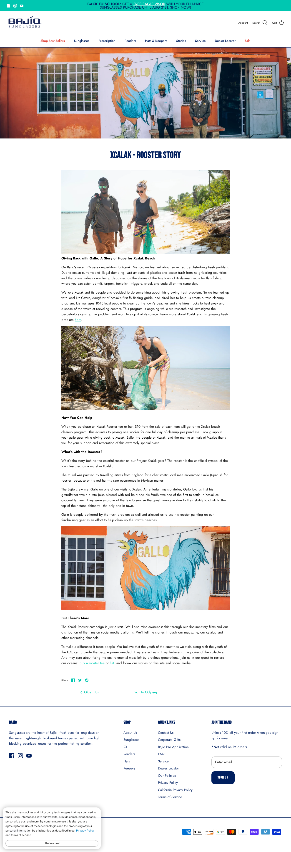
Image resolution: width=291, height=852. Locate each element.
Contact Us (165, 732)
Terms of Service (170, 796)
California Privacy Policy (175, 789)
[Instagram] (15, 6)
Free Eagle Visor (149, 4)
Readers (130, 40)
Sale (248, 40)
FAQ (161, 753)
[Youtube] (21, 6)
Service (200, 40)
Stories (181, 40)
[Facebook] (8, 6)
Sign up (223, 777)
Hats (126, 761)
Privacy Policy (168, 782)
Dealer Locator (225, 40)
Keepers (129, 768)
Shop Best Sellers (52, 40)
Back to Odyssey (145, 692)
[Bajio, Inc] (24, 23)
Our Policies (167, 775)
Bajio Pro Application (173, 746)
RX (125, 746)
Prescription (106, 40)
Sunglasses (81, 40)
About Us (130, 732)
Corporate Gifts (169, 739)
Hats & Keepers (156, 40)
